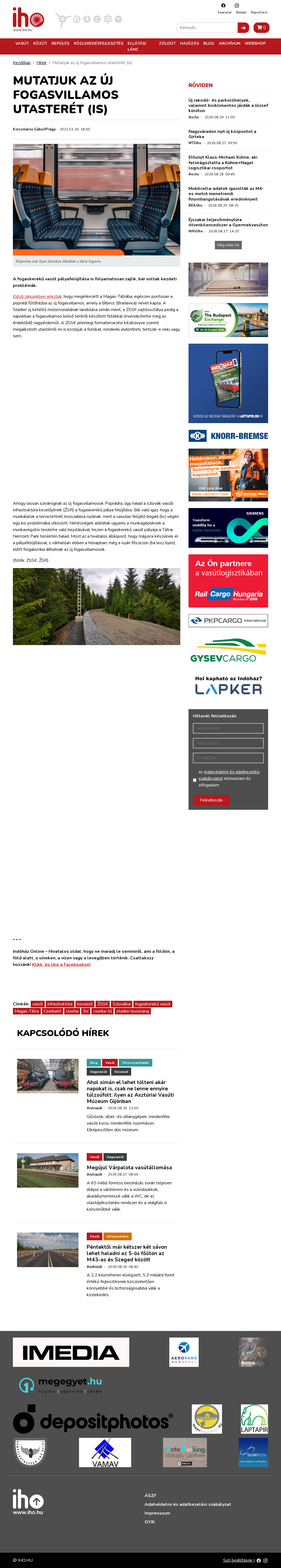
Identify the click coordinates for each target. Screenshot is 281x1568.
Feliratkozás (211, 800)
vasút (37, 1004)
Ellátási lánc (137, 46)
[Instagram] (235, 5)
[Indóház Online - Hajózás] (107, 19)
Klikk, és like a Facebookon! (61, 965)
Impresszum (157, 1513)
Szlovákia (122, 1004)
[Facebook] (222, 5)
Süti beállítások (238, 1560)
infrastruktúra (59, 1004)
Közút (40, 43)
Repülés (60, 43)
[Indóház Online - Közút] (76, 19)
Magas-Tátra (27, 1011)
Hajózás (189, 43)
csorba (72, 1011)
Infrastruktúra (117, 1236)
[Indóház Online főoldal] (118, 19)
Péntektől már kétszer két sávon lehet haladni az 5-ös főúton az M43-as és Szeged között (127, 1253)
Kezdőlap (22, 63)
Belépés (241, 12)
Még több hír (228, 245)
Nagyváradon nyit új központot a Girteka (222, 134)
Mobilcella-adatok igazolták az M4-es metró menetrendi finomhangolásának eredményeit (226, 194)
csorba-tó (102, 1011)
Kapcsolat (225, 12)
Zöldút (167, 43)
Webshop (255, 43)
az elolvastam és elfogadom (229, 778)
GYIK (150, 1522)
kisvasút (85, 1004)
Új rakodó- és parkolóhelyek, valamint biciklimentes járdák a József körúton (228, 105)
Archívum (229, 43)
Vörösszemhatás (135, 1062)
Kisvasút (121, 1072)
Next (172, 750)
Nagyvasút (98, 1072)
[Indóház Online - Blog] (87, 19)
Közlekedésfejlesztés (98, 43)
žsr (86, 1011)
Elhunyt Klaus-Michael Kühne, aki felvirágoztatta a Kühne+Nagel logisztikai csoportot (223, 162)
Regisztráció (259, 12)
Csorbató (52, 1011)
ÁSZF (150, 1496)
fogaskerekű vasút (152, 1004)
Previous (21, 750)
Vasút (22, 43)
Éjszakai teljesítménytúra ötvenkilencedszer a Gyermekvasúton (228, 222)
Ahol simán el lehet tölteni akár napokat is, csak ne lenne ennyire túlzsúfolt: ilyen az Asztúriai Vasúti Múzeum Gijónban (130, 1092)
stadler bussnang (132, 1011)
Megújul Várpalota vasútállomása (129, 1167)
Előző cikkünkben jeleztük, (38, 296)
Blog (208, 43)
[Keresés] (243, 27)
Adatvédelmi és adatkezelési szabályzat (188, 1504)
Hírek (41, 63)
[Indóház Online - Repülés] (63, 19)
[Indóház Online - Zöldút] (97, 19)
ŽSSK (102, 1004)
